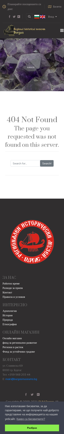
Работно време (11, 283)
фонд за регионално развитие (20, 342)
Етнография (10, 324)
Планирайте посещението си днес (24, 6)
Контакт (7, 292)
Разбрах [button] (32, 427)
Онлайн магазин (12, 338)
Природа (8, 319)
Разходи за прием (13, 288)
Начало (31, 67)
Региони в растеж (13, 347)
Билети (57, 6)
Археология (10, 311)
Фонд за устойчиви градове (19, 351)
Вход (51, 16)
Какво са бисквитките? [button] (31, 419)
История (7, 315)
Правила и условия (14, 297)
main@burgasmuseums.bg (21, 379)
